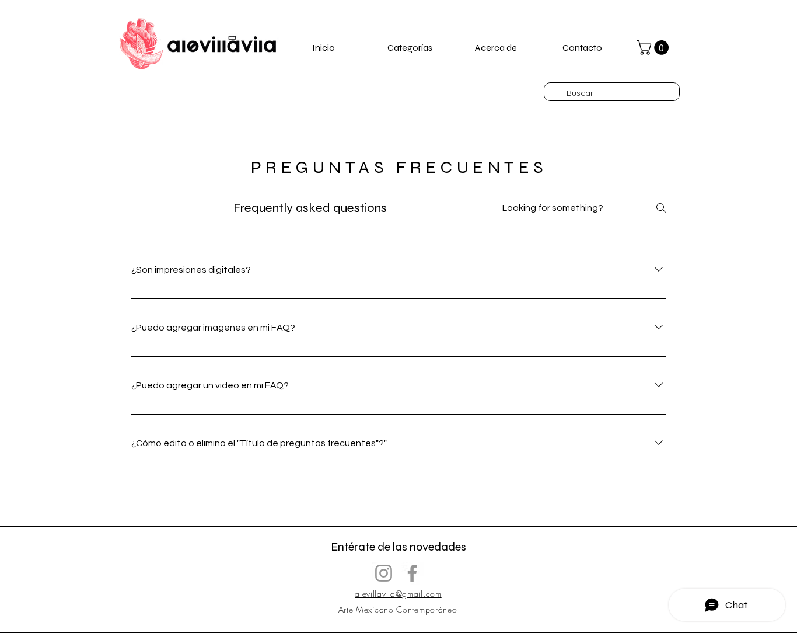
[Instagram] (383, 573)
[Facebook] (412, 573)
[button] (654, 47)
